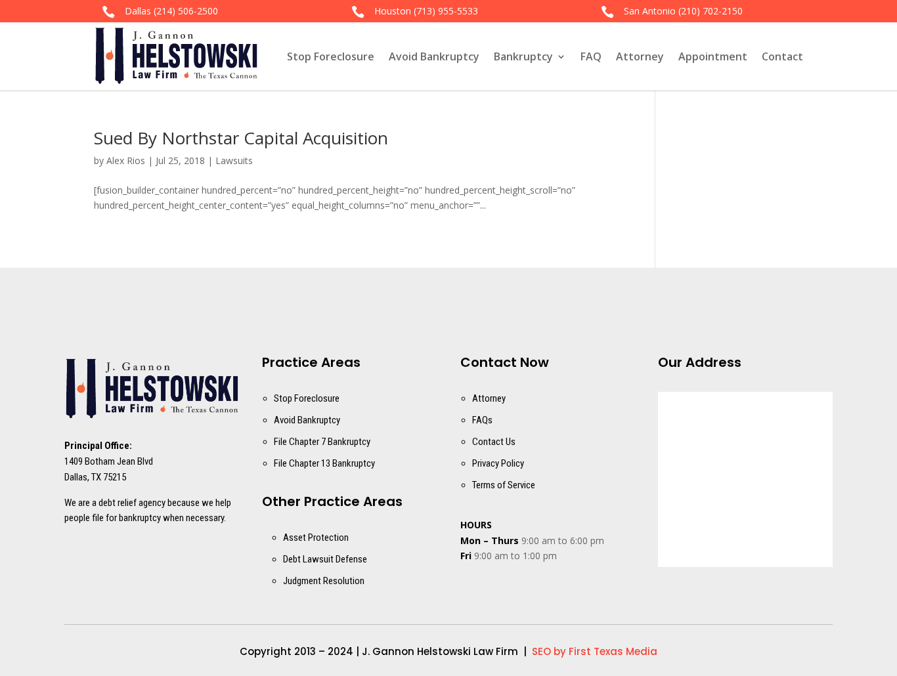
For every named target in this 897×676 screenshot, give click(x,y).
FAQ (591, 56)
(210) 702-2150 (710, 11)
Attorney (640, 56)
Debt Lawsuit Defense (325, 559)
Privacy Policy (498, 463)
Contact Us (493, 442)
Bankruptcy (523, 56)
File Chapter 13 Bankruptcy (324, 463)
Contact (782, 56)
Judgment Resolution (323, 581)
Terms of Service (503, 485)
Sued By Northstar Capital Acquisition (241, 138)
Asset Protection (316, 537)
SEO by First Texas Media (594, 651)
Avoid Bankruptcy (434, 56)
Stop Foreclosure (330, 56)
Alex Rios (125, 160)
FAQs (482, 420)
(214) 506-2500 (186, 11)
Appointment (712, 56)
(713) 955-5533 (446, 11)
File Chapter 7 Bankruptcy (322, 442)
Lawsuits (234, 160)
